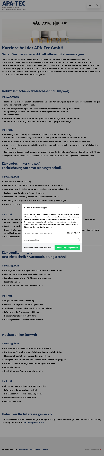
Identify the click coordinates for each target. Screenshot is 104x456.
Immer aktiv (73, 233)
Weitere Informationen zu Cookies (39, 248)
